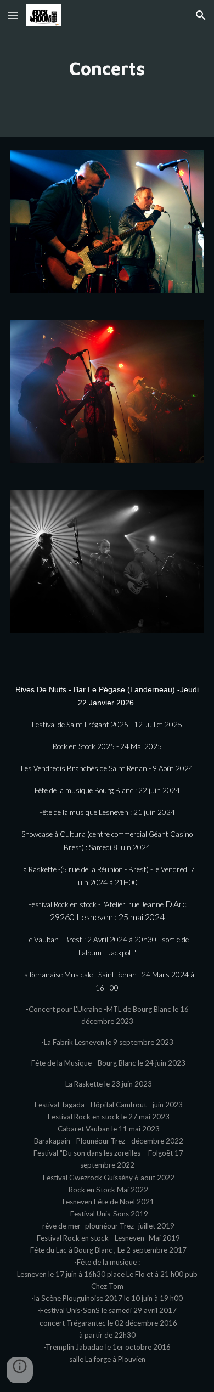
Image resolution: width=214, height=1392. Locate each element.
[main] (107, 69)
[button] (13, 15)
